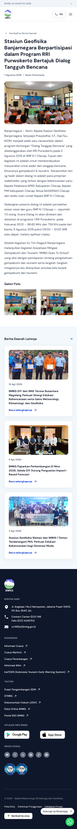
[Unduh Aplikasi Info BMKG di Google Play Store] (20, 735)
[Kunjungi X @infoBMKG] (23, 755)
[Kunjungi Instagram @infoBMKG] (31, 755)
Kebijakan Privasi (54, 806)
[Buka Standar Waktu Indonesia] (71, 3)
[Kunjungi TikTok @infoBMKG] (39, 755)
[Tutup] (71, 811)
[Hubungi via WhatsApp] (70, 822)
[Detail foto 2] (57, 302)
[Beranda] (7, 14)
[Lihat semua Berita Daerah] (70, 338)
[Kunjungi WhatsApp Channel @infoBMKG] (46, 755)
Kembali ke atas (20, 815)
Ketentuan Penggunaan (30, 806)
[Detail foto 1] (20, 302)
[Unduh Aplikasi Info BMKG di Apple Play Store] (56, 735)
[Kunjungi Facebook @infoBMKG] (15, 755)
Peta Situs (9, 806)
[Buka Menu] (70, 14)
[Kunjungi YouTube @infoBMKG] (7, 755)
